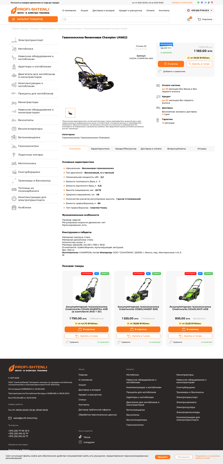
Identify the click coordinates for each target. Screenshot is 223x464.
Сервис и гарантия (182, 3)
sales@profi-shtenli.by (25, 418)
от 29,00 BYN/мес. (200, 57)
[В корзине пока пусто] (205, 19)
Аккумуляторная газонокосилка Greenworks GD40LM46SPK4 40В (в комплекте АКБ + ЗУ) (86, 309)
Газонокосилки (70, 137)
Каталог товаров (30, 19)
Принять (163, 457)
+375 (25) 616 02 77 (18, 436)
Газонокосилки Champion (95, 137)
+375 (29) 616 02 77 (18, 433)
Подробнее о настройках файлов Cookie (208, 457)
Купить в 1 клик (201, 64)
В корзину (173, 64)
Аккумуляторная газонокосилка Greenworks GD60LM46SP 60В (138, 308)
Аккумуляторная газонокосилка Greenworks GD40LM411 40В (190, 308)
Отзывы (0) (141, 46)
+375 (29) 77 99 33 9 (18, 430)
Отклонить (184, 457)
